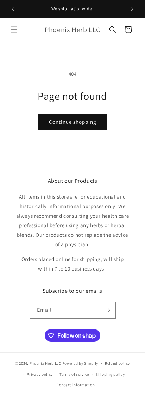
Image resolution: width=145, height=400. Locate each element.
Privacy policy (40, 374)
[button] (14, 29)
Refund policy (117, 363)
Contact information (76, 384)
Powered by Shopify (80, 363)
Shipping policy (110, 374)
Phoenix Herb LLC (45, 363)
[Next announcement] (132, 9)
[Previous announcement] (13, 9)
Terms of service (74, 374)
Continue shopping (72, 122)
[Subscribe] (107, 310)
